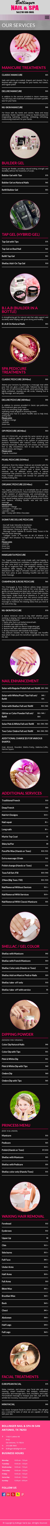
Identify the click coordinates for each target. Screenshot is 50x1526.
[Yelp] (13, 1494)
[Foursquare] (22, 1494)
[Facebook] (3, 1494)
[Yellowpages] (18, 1494)
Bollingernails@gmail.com (16, 1448)
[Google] (8, 1494)
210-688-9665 (11, 1445)
